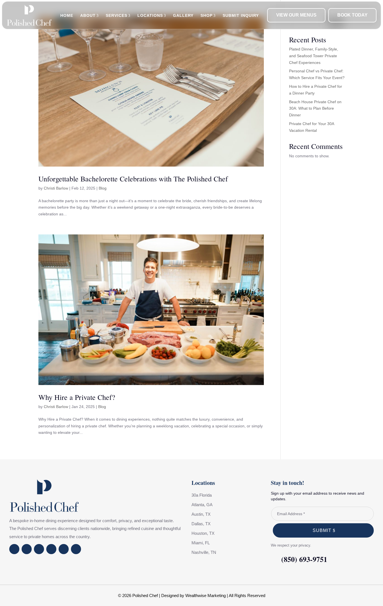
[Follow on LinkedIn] (51, 549)
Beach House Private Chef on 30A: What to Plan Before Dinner (315, 108)
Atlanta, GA (202, 504)
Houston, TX (203, 533)
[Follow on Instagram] (27, 549)
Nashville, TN (204, 552)
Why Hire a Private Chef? (76, 397)
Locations (150, 15)
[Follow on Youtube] (39, 549)
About (88, 15)
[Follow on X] (64, 549)
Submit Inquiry (241, 15)
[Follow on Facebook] (14, 549)
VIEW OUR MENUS (296, 15)
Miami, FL (201, 542)
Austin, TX (201, 514)
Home (66, 15)
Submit (322, 530)
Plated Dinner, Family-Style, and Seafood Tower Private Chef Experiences (313, 56)
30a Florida (202, 495)
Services (116, 15)
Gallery (183, 15)
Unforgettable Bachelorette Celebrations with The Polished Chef (133, 178)
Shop (206, 15)
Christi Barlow (56, 188)
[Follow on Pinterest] (76, 549)
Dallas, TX (201, 523)
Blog (103, 188)
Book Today (352, 15)
